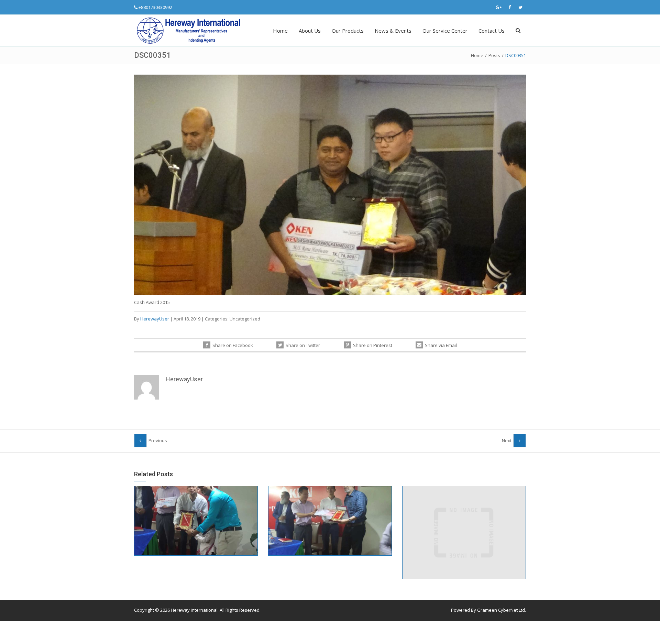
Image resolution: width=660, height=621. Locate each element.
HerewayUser (154, 319)
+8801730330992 (155, 7)
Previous (157, 440)
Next (507, 440)
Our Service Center (445, 30)
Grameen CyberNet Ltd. (501, 610)
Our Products (348, 30)
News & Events (393, 30)
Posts (494, 55)
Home (280, 30)
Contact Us (491, 30)
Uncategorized (245, 319)
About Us (310, 30)
